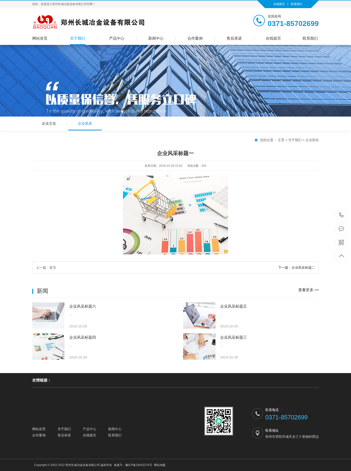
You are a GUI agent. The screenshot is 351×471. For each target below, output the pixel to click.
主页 (281, 140)
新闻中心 (156, 38)
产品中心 (116, 38)
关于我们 (77, 38)
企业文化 (49, 123)
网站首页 (40, 38)
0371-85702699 (341, 215)
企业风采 (85, 123)
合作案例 (195, 38)
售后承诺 (234, 38)
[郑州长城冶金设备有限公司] (88, 22)
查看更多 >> (308, 290)
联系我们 (296, 4)
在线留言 (279, 4)
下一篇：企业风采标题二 (296, 267)
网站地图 (159, 465)
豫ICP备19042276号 (138, 465)
